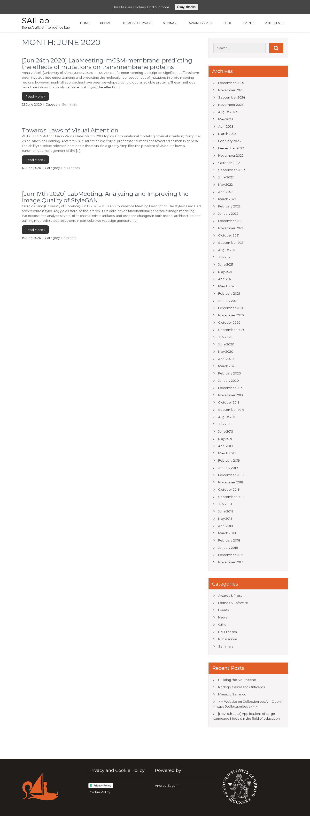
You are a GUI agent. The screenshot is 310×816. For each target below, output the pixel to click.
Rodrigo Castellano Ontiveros (241, 687)
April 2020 (226, 359)
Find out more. (158, 7)
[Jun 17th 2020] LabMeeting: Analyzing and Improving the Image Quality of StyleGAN (105, 197)
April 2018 (225, 526)
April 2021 (225, 279)
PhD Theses (274, 23)
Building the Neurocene (237, 680)
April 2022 (225, 192)
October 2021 (228, 235)
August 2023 (227, 112)
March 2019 (227, 453)
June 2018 (225, 511)
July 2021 (224, 257)
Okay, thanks (186, 7)
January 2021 (228, 301)
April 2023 (225, 126)
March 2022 (227, 199)
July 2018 (225, 504)
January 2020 (228, 380)
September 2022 (231, 170)
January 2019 (228, 468)
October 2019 (229, 402)
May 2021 (225, 272)
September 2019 (231, 410)
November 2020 (231, 315)
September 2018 (231, 497)
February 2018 (229, 540)
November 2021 (230, 228)
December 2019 (230, 388)
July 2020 (225, 337)
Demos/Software (138, 23)
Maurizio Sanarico (232, 694)
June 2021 (225, 264)
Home (85, 23)
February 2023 (229, 141)
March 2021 (226, 286)
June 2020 (226, 344)
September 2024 (231, 97)
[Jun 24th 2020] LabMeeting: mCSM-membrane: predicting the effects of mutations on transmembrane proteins (107, 63)
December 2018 (231, 475)
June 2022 (226, 177)
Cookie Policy (99, 792)
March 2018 (227, 533)
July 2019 (225, 424)
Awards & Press (230, 595)
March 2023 (227, 134)
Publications (227, 639)
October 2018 (229, 489)
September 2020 (231, 330)
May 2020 (225, 351)
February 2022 (229, 206)
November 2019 (230, 395)
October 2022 (229, 163)
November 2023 (231, 105)
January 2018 (228, 547)
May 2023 (225, 119)
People (106, 23)
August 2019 (227, 417)
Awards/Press (201, 23)
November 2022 (230, 155)
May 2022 (225, 184)
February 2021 (229, 293)
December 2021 (230, 221)
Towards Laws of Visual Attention (70, 130)
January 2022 (228, 213)
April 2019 (225, 446)
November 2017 (230, 562)
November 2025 (230, 90)
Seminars (170, 23)
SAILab (35, 20)
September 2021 (231, 242)
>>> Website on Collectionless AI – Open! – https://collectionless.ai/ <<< (247, 704)
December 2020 (231, 308)
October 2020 (229, 322)
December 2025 (231, 83)
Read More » (35, 96)
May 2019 (225, 439)
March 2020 (227, 366)
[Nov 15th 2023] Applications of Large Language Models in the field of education (246, 716)
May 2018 (225, 518)
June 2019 (225, 431)
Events (248, 23)
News (222, 617)
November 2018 (230, 482)
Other (223, 624)
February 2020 (229, 373)
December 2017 (230, 555)
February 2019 (229, 460)
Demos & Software (233, 603)
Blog (228, 23)
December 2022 (231, 148)
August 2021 (227, 250)
